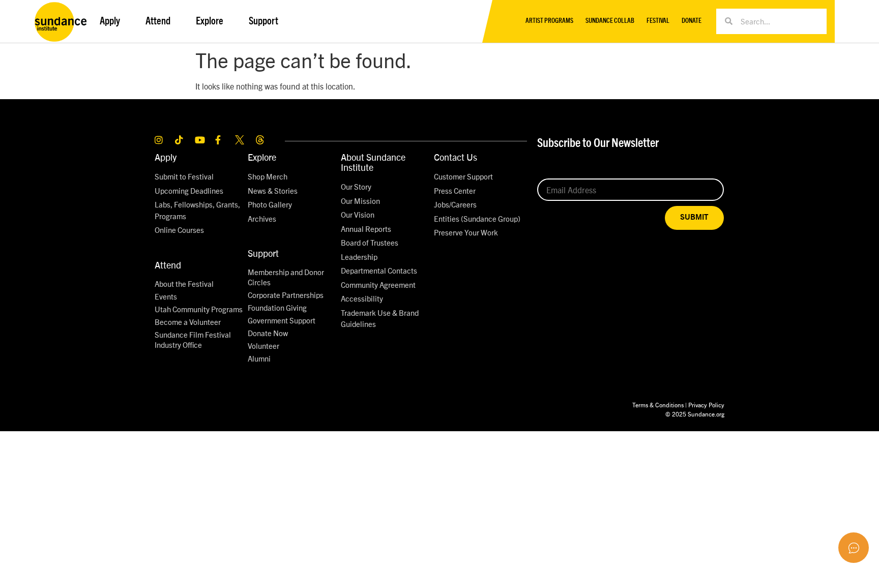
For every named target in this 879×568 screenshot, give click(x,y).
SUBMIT (694, 217)
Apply (166, 157)
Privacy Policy (706, 404)
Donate (691, 21)
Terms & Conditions (658, 404)
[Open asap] (853, 547)
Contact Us (455, 157)
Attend (168, 265)
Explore (262, 157)
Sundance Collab (609, 21)
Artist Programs (549, 21)
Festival (658, 21)
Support (263, 253)
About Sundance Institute (373, 162)
